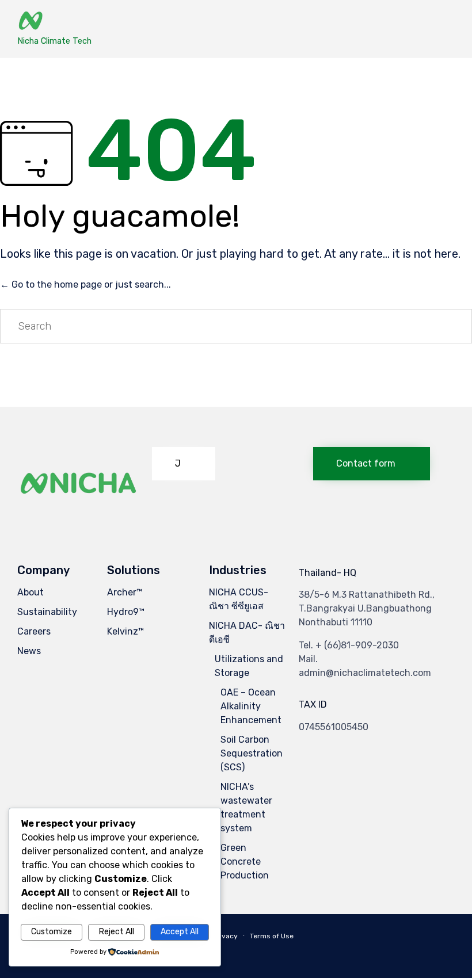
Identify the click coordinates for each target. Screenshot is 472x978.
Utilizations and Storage (249, 666)
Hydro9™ (125, 611)
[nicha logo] (78, 514)
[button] (183, 463)
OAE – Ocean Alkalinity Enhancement (250, 706)
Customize (51, 932)
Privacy (225, 936)
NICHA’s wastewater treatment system (246, 807)
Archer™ (124, 592)
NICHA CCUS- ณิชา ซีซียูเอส (238, 599)
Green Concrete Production (244, 861)
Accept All (180, 932)
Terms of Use (272, 936)
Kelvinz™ (125, 631)
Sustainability (47, 611)
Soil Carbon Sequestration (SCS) (251, 753)
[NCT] (54, 22)
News (29, 650)
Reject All (116, 932)
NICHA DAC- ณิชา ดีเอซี (247, 632)
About (30, 592)
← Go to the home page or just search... (85, 284)
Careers (34, 631)
